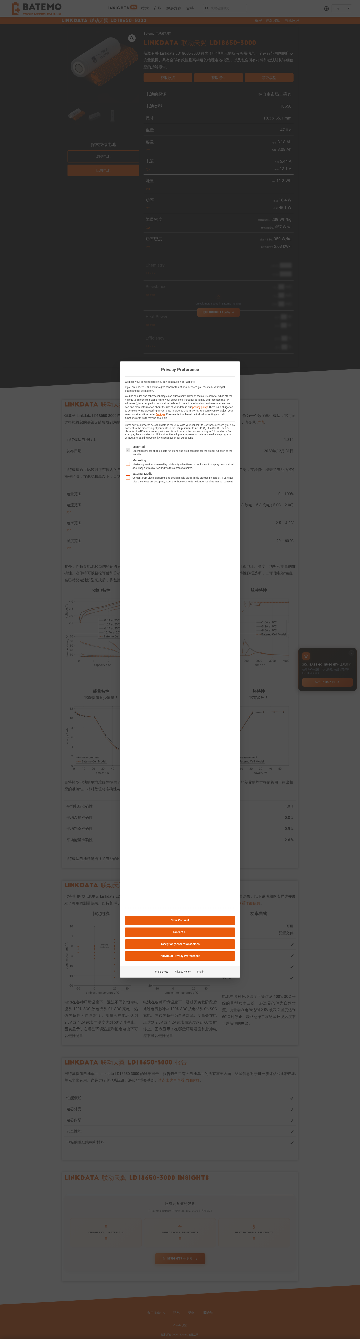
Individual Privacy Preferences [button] (180, 956)
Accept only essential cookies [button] (180, 944)
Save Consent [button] (180, 920)
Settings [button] (160, 414)
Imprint (201, 971)
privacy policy (200, 407)
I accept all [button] (180, 932)
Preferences (161, 971)
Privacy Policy (183, 971)
